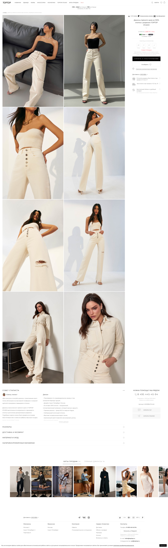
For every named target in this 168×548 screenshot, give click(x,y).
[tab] (72, 462)
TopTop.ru (6, 2)
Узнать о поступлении (146, 59)
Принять (163, 545)
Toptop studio (62, 2)
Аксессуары (41, 2)
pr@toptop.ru (135, 541)
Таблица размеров (146, 41)
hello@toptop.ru (130, 538)
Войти (157, 2)
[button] (63, 390)
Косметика (51, 2)
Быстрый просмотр (20, 493)
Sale (82, 2)
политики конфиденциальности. (123, 545)
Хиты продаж (73, 2)
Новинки (18, 2)
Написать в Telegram (130, 531)
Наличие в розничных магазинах (146, 69)
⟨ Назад (4, 12)
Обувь (33, 2)
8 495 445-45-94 (131, 527)
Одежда (26, 2)
